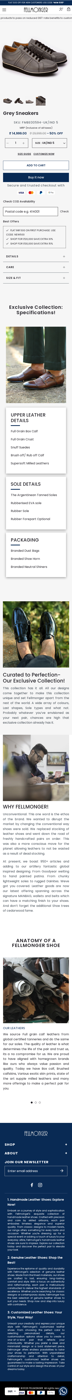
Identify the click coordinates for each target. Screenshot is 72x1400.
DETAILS (12, 256)
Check (64, 211)
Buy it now (36, 177)
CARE (10, 267)
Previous (7, 57)
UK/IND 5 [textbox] (48, 143)
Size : (38, 143)
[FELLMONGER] (36, 9)
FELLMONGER (36, 1388)
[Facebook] (32, 1185)
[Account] (61, 9)
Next (64, 57)
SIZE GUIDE (24, 154)
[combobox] (53, 143)
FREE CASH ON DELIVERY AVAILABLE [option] (36, 2)
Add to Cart (36, 165)
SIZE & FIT (13, 278)
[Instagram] (40, 1185)
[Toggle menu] (4, 10)
